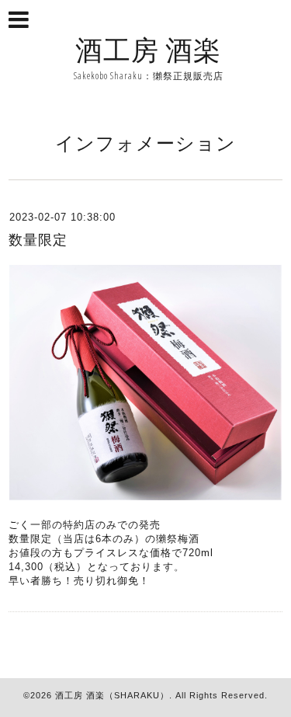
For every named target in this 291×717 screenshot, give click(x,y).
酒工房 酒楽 (148, 49)
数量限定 (38, 240)
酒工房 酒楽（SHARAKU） (112, 695)
